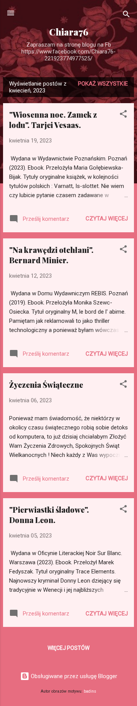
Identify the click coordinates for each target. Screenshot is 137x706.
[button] (123, 115)
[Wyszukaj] (126, 15)
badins (90, 691)
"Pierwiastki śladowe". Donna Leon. (49, 514)
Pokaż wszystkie (103, 83)
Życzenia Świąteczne (46, 384)
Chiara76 (68, 32)
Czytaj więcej (107, 218)
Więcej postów (68, 648)
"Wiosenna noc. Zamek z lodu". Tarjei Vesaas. (53, 119)
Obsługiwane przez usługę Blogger (73, 676)
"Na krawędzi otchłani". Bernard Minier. (51, 255)
